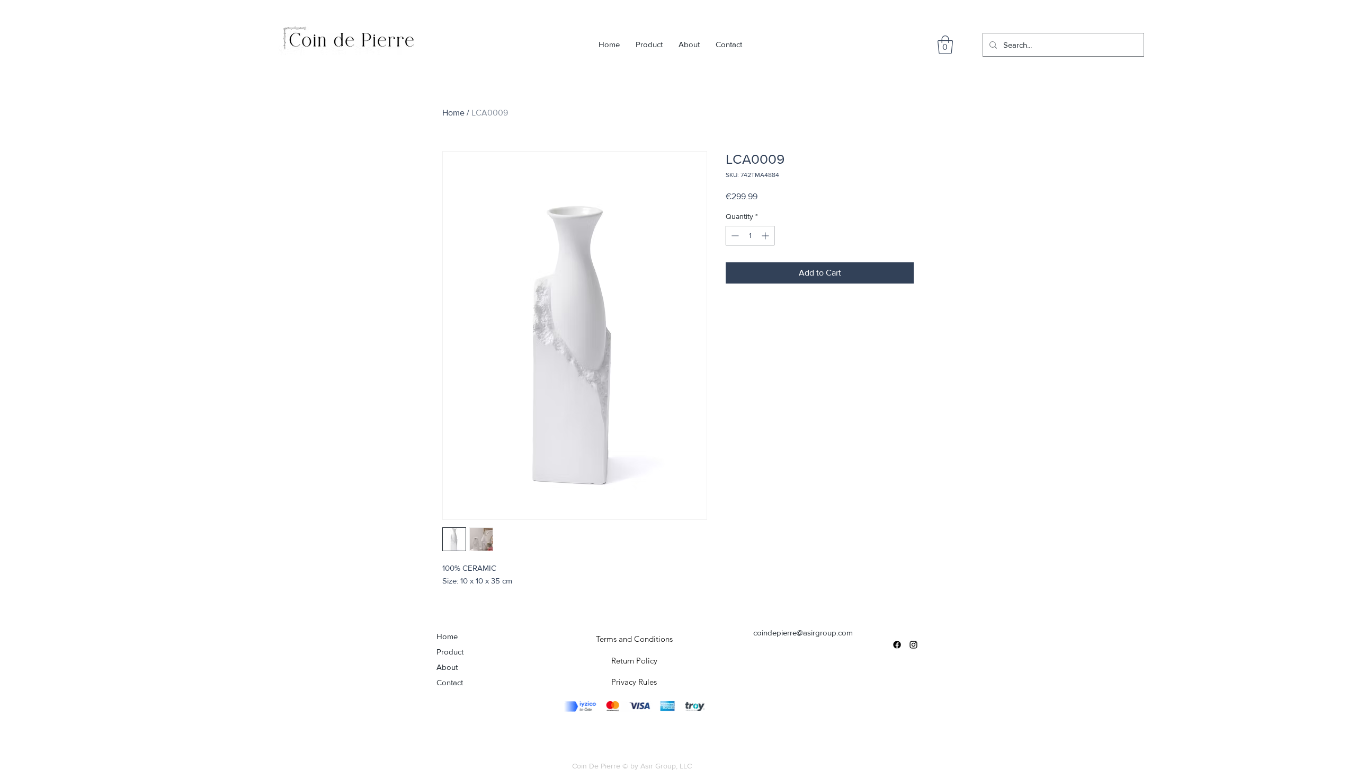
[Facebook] (897, 645)
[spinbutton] (750, 235)
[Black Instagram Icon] (913, 645)
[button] (945, 45)
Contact (449, 682)
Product (449, 651)
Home (453, 112)
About (447, 666)
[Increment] (766, 235)
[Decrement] (734, 235)
